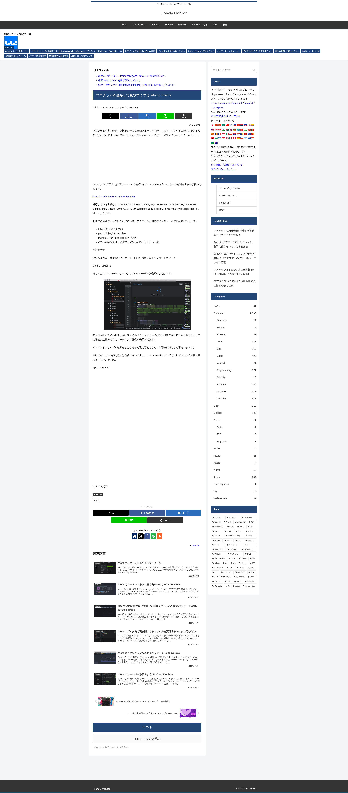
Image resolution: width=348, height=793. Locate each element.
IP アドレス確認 (132, 51)
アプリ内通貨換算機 (37, 56)
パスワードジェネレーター (228, 51)
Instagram (225, 103)
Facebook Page (227, 195)
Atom (97, 500)
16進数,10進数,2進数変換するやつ (257, 51)
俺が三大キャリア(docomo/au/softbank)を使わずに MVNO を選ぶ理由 (136, 85)
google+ (248, 103)
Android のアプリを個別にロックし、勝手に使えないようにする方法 (234, 244)
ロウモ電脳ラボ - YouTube (225, 116)
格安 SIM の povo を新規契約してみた (119, 80)
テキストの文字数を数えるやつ (171, 51)
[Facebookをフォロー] (147, 536)
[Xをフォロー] (141, 536)
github (220, 107)
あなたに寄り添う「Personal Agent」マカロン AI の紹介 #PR (131, 76)
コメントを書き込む (147, 739)
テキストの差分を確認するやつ (201, 51)
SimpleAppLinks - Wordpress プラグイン (77, 51)
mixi (213, 107)
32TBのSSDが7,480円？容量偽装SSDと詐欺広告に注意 (234, 283)
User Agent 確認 (148, 51)
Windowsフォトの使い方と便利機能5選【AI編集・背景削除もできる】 (234, 271)
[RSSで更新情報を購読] (159, 536)
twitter (214, 103)
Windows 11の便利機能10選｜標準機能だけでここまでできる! (234, 232)
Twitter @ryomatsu (229, 188)
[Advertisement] (147, 160)
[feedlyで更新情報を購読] (153, 536)
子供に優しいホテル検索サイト (44, 51)
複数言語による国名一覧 (15, 56)
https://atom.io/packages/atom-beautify (114, 196)
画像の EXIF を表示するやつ (287, 51)
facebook (237, 103)
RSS (221, 210)
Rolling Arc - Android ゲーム (110, 51)
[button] (183, 116)
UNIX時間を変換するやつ (82, 56)
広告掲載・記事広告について (227, 164)
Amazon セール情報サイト (16, 51)
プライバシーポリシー (223, 169)
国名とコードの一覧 (310, 51)
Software (99, 495)
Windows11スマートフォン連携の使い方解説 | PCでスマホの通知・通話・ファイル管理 (235, 258)
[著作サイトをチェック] (134, 536)
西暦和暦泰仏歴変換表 (58, 56)
